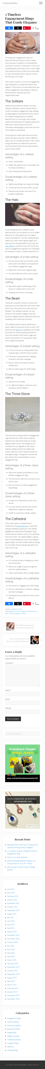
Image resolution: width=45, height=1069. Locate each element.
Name (8, 690)
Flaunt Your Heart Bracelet (17, 857)
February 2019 (12, 988)
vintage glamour (22, 526)
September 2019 (13, 974)
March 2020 (11, 960)
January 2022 (12, 900)
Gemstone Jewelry (14, 1025)
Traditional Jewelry (14, 1039)
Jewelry (34, 611)
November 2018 (13, 999)
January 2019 (12, 992)
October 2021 (12, 907)
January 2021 (12, 932)
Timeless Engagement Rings (17, 613)
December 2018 (13, 995)
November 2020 (13, 939)
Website (8, 708)
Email (7, 699)
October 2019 (12, 970)
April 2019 (11, 981)
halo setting (9, 246)
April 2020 (11, 956)
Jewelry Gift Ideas (13, 1029)
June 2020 (11, 949)
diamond (18, 330)
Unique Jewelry (10, 3)
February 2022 (12, 896)
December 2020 (13, 935)
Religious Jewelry (13, 1036)
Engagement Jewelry (14, 611)
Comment (9, 663)
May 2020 (11, 953)
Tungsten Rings (13, 1043)
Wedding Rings (12, 1050)
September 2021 (13, 910)
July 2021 (10, 917)
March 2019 (11, 985)
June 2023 (11, 893)
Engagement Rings (16, 609)
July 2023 (10, 889)
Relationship (11, 1032)
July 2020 (10, 946)
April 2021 (11, 928)
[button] (40, 3)
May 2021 (11, 924)
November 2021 (13, 903)
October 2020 (12, 942)
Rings (6, 613)
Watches (10, 1047)
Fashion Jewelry (13, 1022)
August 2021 (12, 914)
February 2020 (12, 963)
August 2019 (12, 978)
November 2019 (13, 967)
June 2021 (11, 921)
